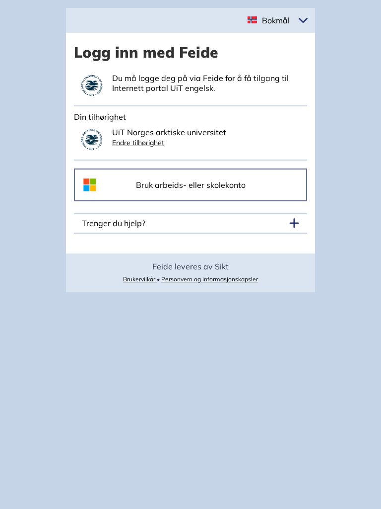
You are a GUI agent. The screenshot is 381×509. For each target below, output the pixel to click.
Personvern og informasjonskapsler (209, 279)
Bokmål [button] (276, 20)
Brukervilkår (140, 279)
